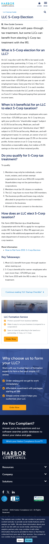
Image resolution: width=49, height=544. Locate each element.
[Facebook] (3, 492)
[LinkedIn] (13, 492)
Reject (20, 540)
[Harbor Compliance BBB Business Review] (16, 499)
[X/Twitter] (8, 492)
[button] (27, 499)
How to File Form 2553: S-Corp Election (22, 250)
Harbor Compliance (9, 4)
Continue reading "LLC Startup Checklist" (24, 292)
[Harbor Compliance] (14, 455)
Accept (28, 540)
